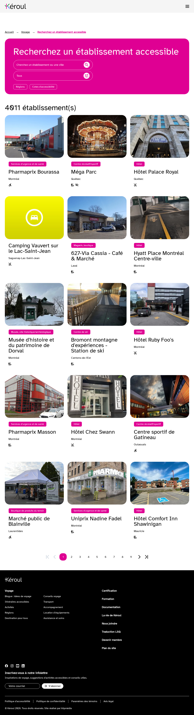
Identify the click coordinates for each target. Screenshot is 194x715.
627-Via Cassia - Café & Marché (97, 255)
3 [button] (80, 557)
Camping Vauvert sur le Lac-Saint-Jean (33, 248)
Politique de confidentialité (50, 701)
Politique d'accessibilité (17, 701)
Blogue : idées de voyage (18, 596)
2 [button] (71, 557)
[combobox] (53, 65)
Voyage (25, 32)
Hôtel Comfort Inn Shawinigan (156, 521)
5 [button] (97, 557)
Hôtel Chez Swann (93, 432)
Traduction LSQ (111, 631)
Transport (48, 601)
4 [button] (88, 557)
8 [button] (122, 557)
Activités (9, 607)
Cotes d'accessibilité (43, 86)
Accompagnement (53, 607)
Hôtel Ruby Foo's (154, 339)
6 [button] (105, 557)
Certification (109, 590)
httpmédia (66, 708)
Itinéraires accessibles (17, 601)
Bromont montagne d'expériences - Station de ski (94, 345)
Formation (108, 599)
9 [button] (131, 557)
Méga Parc (84, 172)
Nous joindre (109, 623)
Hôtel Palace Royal (156, 172)
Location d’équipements (56, 612)
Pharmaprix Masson (32, 432)
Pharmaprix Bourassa (33, 172)
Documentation (111, 607)
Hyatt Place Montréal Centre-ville (159, 255)
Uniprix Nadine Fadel (96, 518)
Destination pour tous (16, 618)
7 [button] (114, 557)
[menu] (187, 6)
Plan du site (109, 648)
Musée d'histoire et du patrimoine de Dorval (31, 345)
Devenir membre (112, 640)
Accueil (9, 32)
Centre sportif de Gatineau (154, 434)
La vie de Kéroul (111, 615)
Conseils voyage (52, 596)
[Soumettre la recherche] (87, 65)
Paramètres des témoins (84, 701)
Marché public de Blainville (29, 521)
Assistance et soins (53, 618)
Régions (20, 86)
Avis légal (109, 701)
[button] (139, 557)
